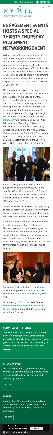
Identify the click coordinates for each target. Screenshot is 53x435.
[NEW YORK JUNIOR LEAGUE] (17, 11)
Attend (8, 384)
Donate (20, 2)
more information (21, 429)
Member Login (29, 2)
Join (15, 2)
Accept (36, 428)
